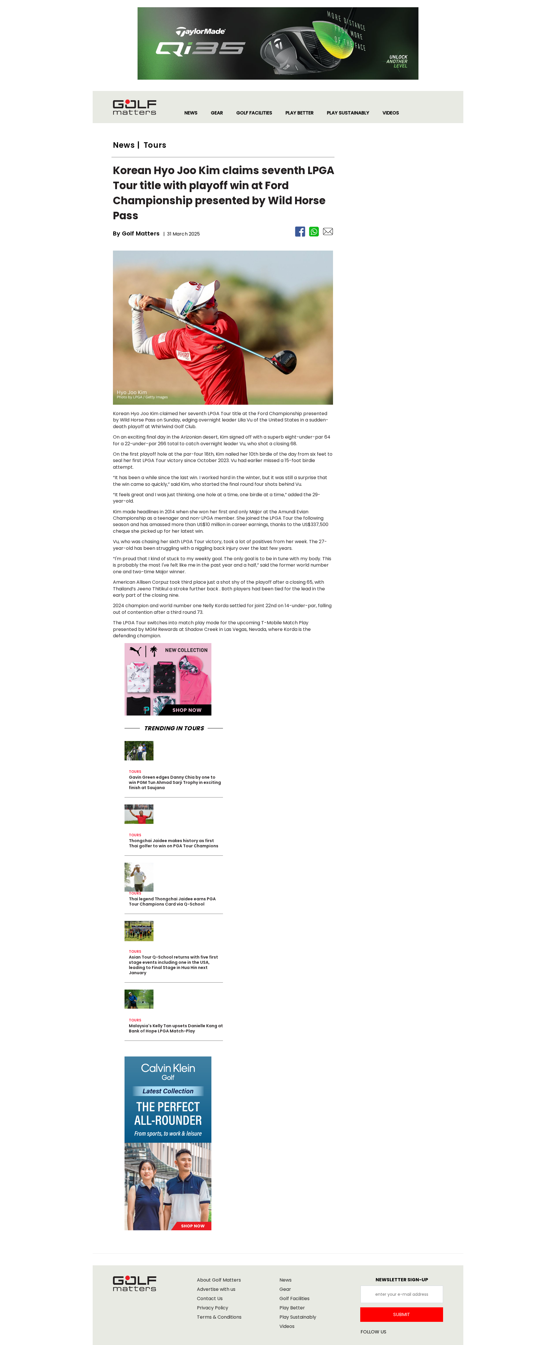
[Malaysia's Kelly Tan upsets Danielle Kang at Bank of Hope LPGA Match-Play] (139, 999)
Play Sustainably (297, 1317)
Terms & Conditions (219, 1317)
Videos (287, 1326)
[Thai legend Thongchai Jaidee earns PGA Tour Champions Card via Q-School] (139, 877)
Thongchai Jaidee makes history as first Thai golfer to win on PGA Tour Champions (173, 843)
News (285, 1280)
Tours (135, 771)
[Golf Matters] (140, 107)
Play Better (292, 1307)
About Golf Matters (219, 1280)
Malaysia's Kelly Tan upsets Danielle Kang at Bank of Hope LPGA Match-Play (176, 1028)
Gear (285, 1289)
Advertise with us (216, 1289)
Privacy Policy (212, 1307)
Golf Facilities (294, 1298)
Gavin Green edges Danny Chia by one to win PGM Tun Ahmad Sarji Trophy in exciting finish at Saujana (175, 782)
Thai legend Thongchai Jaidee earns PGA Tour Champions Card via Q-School (172, 901)
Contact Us (210, 1298)
